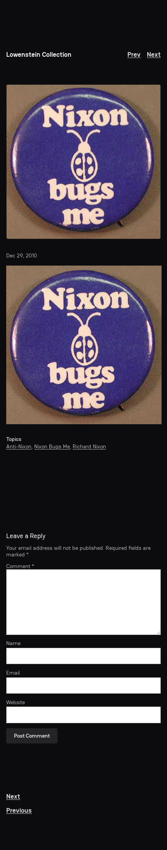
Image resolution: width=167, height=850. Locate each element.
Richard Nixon (89, 446)
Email (13, 673)
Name (13, 643)
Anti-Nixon (18, 446)
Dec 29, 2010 (21, 255)
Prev (134, 55)
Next (154, 55)
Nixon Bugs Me (52, 446)
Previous (19, 810)
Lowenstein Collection (38, 55)
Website (15, 702)
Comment (20, 566)
